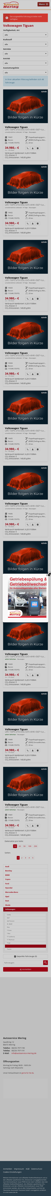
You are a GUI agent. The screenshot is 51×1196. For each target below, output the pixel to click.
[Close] (48, 573)
